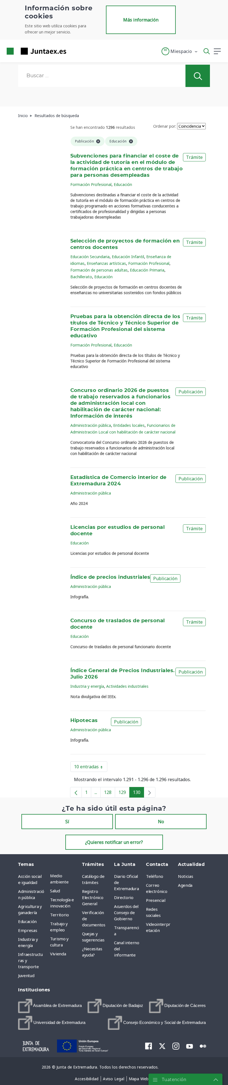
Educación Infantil (128, 256)
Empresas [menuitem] (27, 930)
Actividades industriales (127, 686)
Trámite (194, 157)
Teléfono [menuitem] (154, 876)
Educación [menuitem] (27, 921)
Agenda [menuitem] (185, 885)
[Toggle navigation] (74, 51)
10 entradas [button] (90, 768)
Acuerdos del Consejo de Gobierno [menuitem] (126, 912)
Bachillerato (81, 276)
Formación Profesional (90, 184)
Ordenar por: (164, 126)
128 (109, 793)
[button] (179, 51)
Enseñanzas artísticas (106, 263)
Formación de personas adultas (99, 270)
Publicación (191, 392)
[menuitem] (50, 1006)
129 (124, 793)
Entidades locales (129, 425)
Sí (67, 821)
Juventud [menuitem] (26, 975)
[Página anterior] (76, 792)
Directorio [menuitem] (123, 897)
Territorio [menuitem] (59, 914)
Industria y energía (87, 686)
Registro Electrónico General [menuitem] (92, 897)
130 (138, 793)
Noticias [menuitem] (185, 876)
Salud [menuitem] (55, 890)
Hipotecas (84, 720)
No (161, 821)
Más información (140, 20)
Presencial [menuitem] (155, 900)
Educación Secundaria (90, 256)
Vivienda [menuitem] (58, 953)
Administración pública (90, 425)
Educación (123, 184)
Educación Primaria (147, 270)
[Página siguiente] (149, 792)
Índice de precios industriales (110, 577)
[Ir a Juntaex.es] (34, 51)
